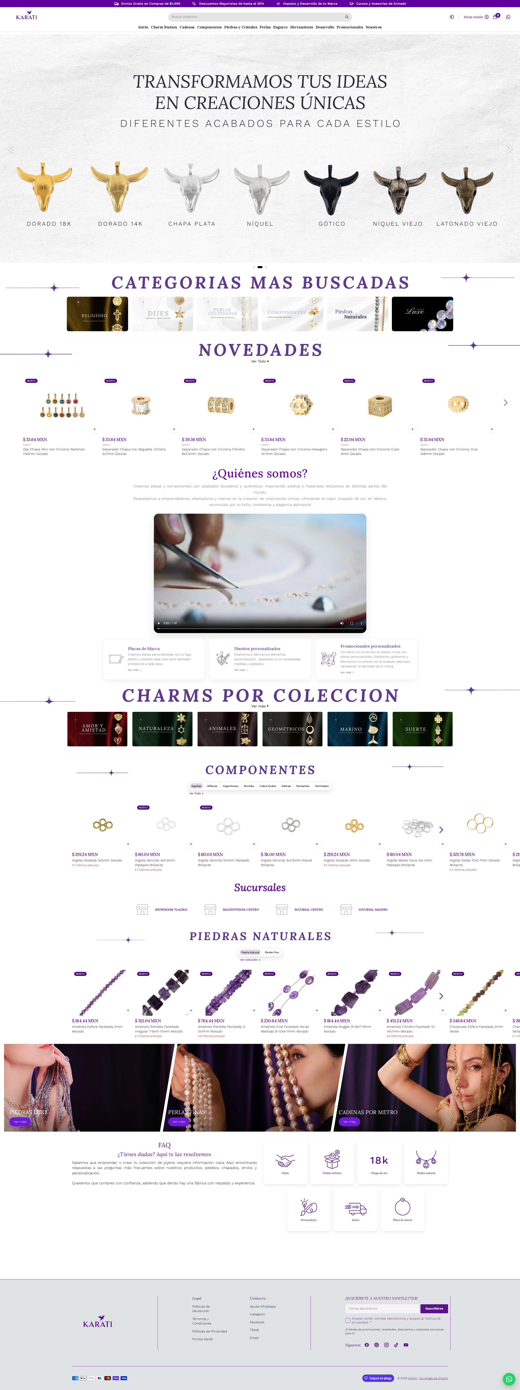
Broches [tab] (249, 786)
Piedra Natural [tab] (250, 952)
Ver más (258, 706)
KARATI (27, 444)
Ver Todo (258, 361)
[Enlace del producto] (61, 417)
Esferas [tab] (286, 786)
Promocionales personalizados (366, 659)
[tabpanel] (260, 838)
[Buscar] (347, 17)
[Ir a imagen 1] (254, 267)
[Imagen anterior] (10, 148)
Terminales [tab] (322, 786)
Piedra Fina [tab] (272, 952)
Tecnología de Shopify (433, 1378)
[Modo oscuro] (452, 16)
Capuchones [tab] (230, 786)
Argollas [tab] (196, 786)
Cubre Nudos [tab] (268, 786)
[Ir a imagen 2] (258, 267)
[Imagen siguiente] (509, 148)
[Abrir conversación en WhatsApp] (508, 17)
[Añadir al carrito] (94, 429)
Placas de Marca (154, 659)
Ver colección (249, 959)
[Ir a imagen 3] (264, 267)
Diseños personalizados (260, 659)
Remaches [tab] (302, 786)
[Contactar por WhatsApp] (509, 1379)
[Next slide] (441, 830)
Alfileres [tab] (212, 786)
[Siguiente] (505, 402)
